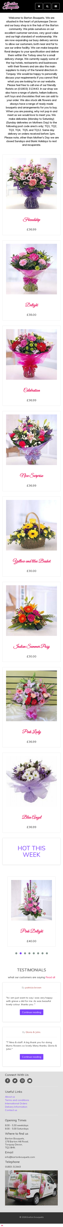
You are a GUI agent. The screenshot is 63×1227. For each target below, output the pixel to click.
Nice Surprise (31, 476)
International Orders (16, 1103)
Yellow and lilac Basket (31, 561)
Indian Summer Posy (31, 647)
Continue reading (31, 1012)
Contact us (11, 1110)
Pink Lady (31, 732)
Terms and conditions (17, 1100)
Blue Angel (31, 817)
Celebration (31, 390)
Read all (50, 977)
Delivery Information (16, 1106)
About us (10, 1096)
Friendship (31, 220)
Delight (31, 305)
